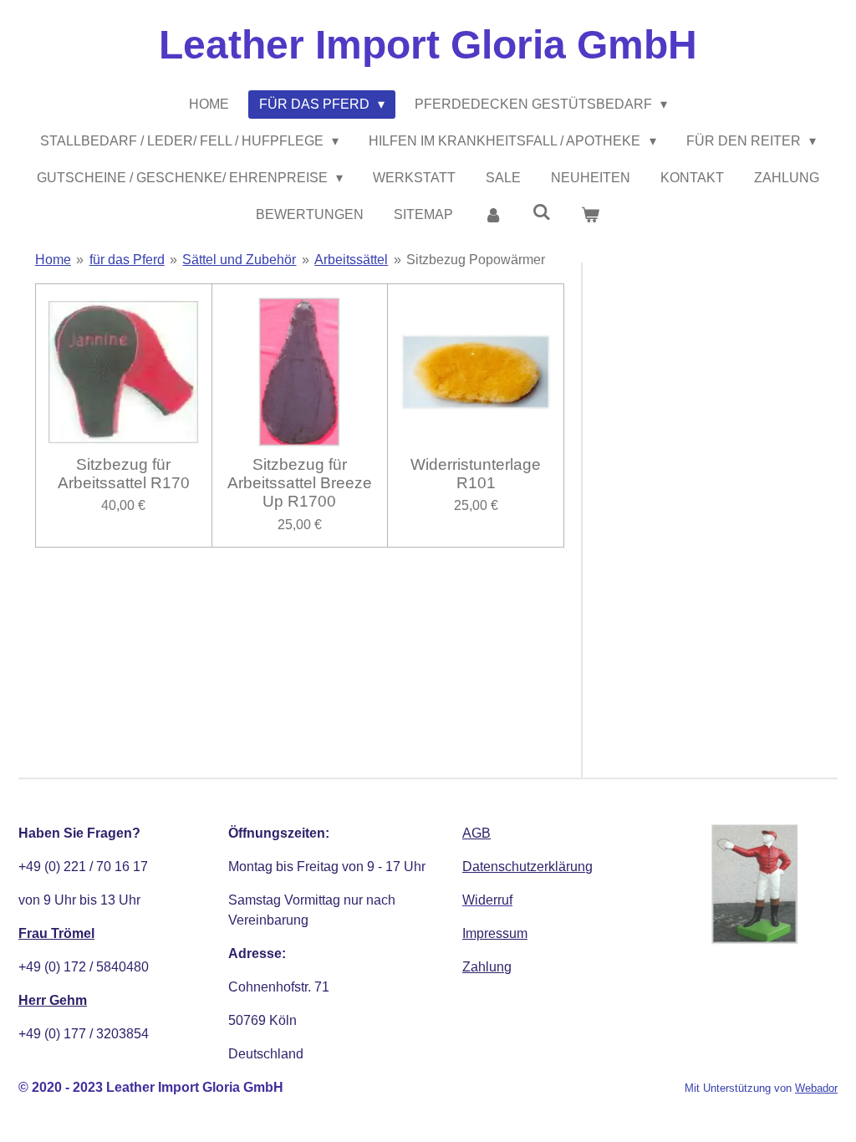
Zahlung (487, 967)
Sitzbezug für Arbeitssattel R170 (124, 474)
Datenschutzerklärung (527, 866)
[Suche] (542, 212)
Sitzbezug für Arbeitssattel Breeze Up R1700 (299, 483)
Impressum (494, 933)
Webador (816, 1088)
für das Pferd (127, 259)
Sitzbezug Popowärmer (475, 259)
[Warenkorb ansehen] (590, 215)
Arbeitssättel (351, 259)
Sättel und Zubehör (239, 259)
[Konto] (492, 215)
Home (53, 259)
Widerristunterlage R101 (475, 474)
